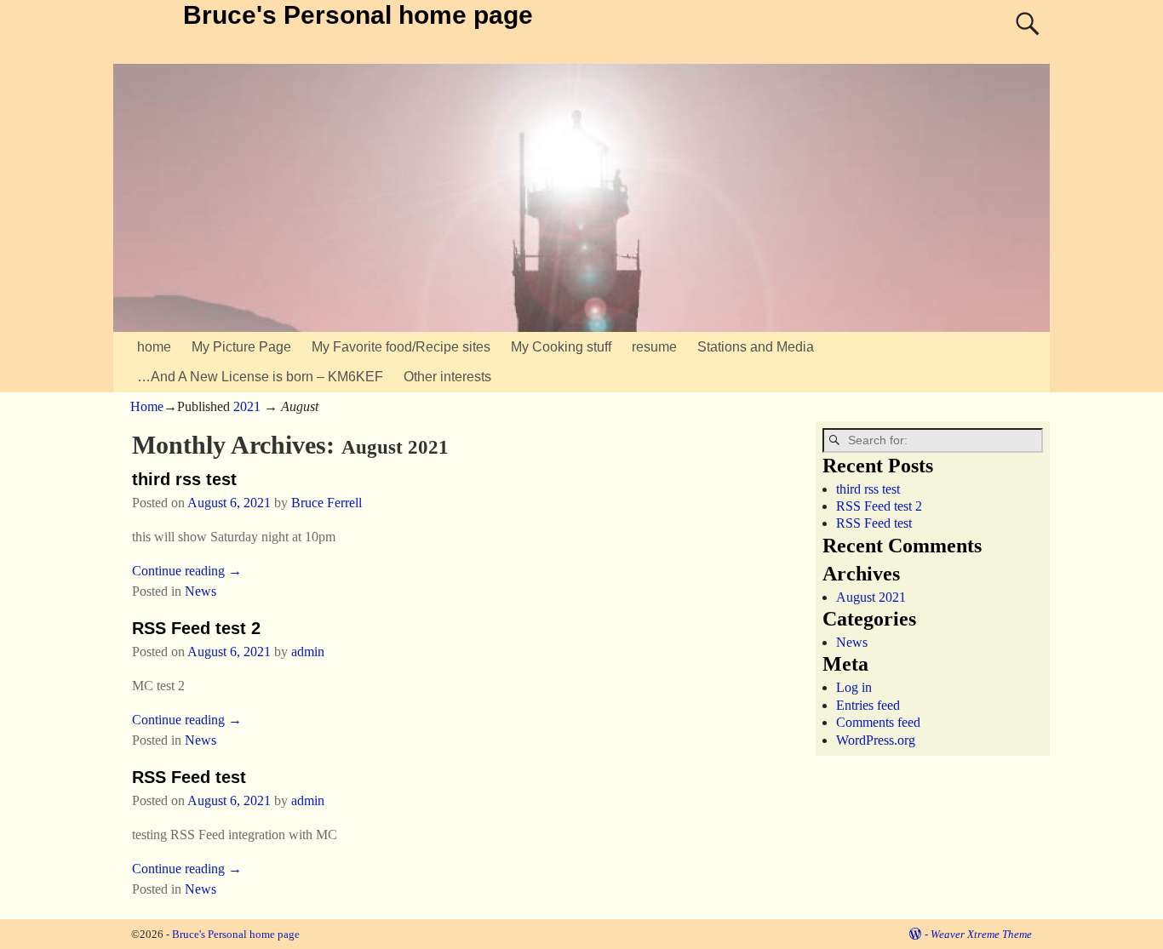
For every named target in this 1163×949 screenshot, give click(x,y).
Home (146, 406)
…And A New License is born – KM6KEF (260, 376)
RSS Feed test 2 (196, 628)
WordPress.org (875, 740)
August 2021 (871, 597)
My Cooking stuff (561, 347)
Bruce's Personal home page (358, 15)
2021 (247, 406)
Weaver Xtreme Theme (981, 934)
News (200, 591)
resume (654, 347)
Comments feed (878, 722)
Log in (854, 687)
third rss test (184, 479)
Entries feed (868, 705)
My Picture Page (241, 347)
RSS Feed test (189, 777)
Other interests (447, 376)
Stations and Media (755, 347)
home (154, 347)
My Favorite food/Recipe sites (401, 347)
